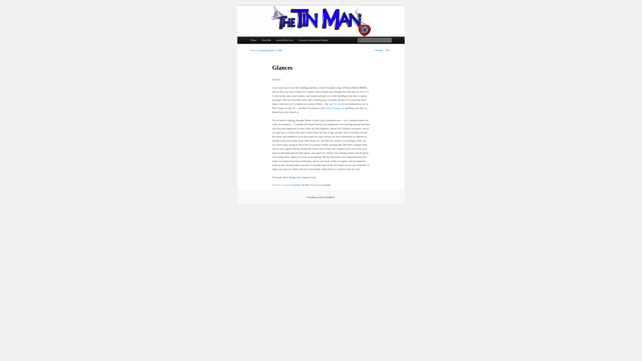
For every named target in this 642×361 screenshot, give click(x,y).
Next (388, 50)
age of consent (336, 104)
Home (253, 40)
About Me (266, 40)
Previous (378, 50)
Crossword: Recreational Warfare (313, 40)
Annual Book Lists (284, 40)
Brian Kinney (334, 108)
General (295, 185)
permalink (326, 185)
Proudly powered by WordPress (321, 197)
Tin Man (305, 185)
